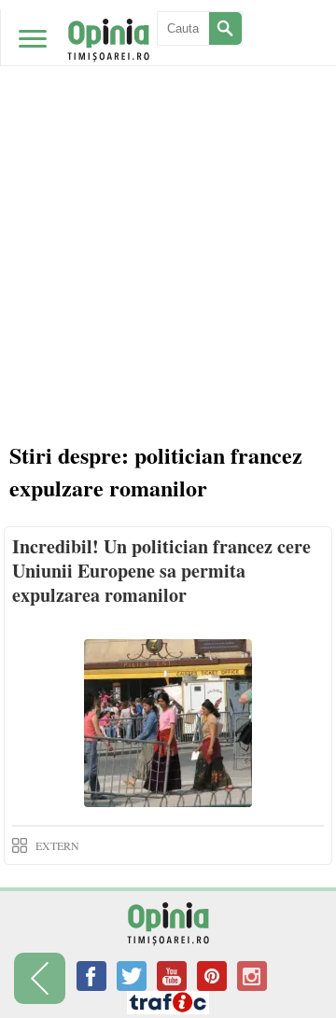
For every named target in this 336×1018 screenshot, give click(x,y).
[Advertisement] (168, 177)
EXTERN (57, 845)
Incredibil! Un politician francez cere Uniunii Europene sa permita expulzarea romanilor (161, 570)
